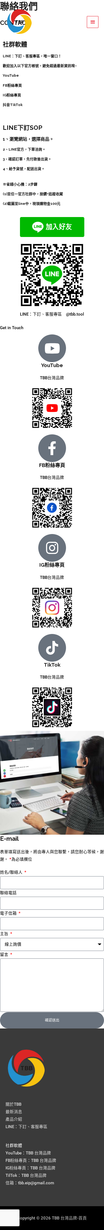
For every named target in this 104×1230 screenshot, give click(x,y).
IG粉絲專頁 (52, 565)
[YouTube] (52, 348)
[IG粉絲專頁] (52, 548)
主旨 (4, 933)
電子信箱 (9, 913)
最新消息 (14, 1111)
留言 (4, 954)
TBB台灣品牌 (52, 377)
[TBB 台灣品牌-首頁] (19, 22)
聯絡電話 (8, 892)
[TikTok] (52, 648)
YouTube (52, 365)
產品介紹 (14, 1119)
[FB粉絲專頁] (52, 448)
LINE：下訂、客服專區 (26, 1126)
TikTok (52, 665)
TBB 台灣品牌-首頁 (55, 21)
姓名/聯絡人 (12, 872)
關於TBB (13, 1104)
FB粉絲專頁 (52, 465)
